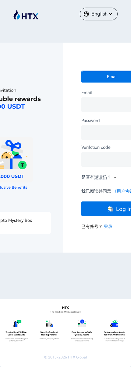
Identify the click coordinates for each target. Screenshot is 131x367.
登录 (108, 226)
